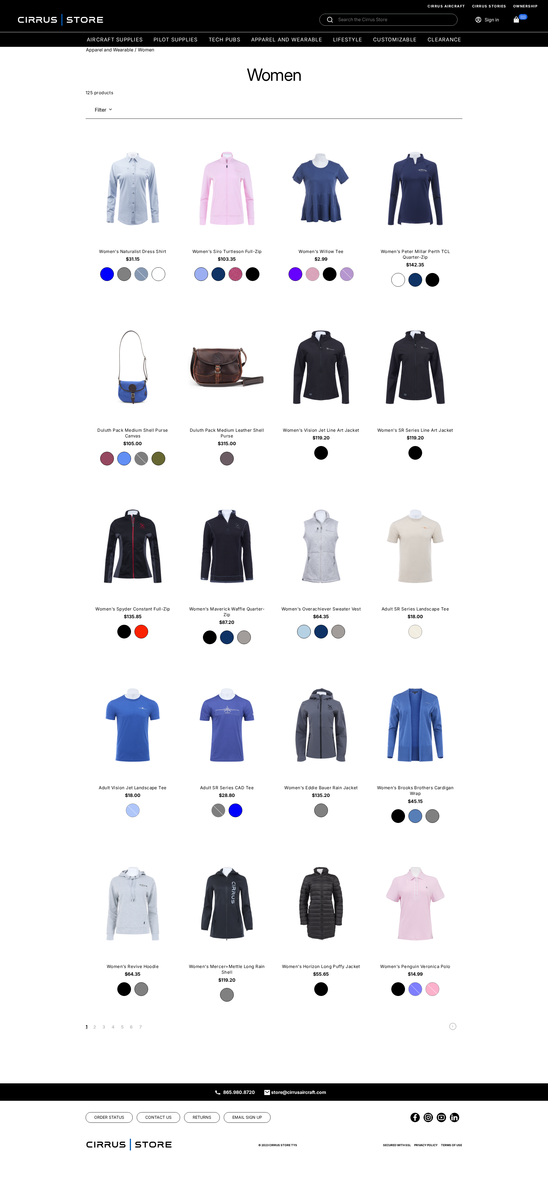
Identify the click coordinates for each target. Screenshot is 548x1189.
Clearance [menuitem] (444, 40)
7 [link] (140, 1027)
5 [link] (122, 1027)
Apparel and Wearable (109, 50)
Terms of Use (451, 1145)
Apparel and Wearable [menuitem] (286, 40)
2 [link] (94, 1027)
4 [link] (113, 1027)
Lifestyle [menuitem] (347, 40)
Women (146, 50)
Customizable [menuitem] (395, 40)
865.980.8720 (239, 1092)
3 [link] (103, 1027)
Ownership (525, 6)
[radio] (107, 274)
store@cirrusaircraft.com (298, 1092)
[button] (520, 20)
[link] (453, 1028)
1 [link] (86, 1026)
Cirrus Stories (489, 6)
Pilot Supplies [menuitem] (176, 40)
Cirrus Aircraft (446, 6)
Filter (100, 110)
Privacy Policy (426, 1145)
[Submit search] (330, 19)
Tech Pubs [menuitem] (224, 40)
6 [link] (131, 1027)
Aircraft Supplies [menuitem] (115, 40)
